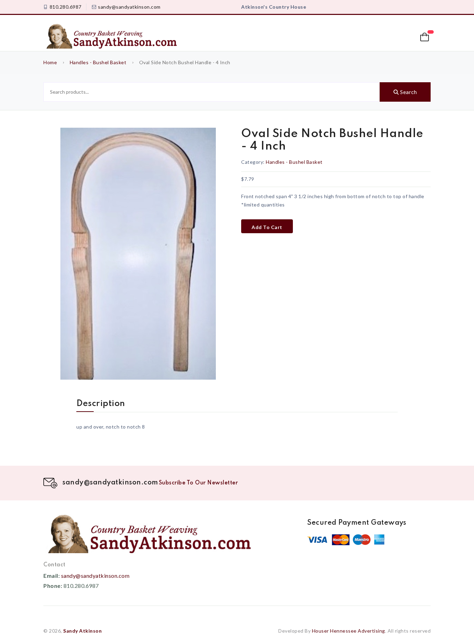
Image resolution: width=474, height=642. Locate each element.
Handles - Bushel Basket (99, 62)
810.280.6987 (66, 7)
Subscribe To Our (198, 483)
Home (50, 62)
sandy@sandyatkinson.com (129, 7)
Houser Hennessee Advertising (348, 631)
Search (408, 92)
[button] (425, 37)
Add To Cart (267, 227)
